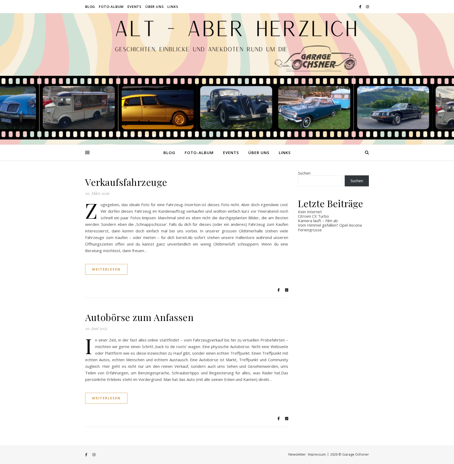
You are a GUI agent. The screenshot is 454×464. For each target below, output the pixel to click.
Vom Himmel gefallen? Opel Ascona (330, 225)
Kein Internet (310, 211)
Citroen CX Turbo (313, 216)
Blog (90, 6)
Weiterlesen (106, 269)
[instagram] (367, 6)
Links (172, 6)
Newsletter (297, 454)
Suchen (304, 173)
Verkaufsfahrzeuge (126, 182)
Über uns (154, 6)
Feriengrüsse (310, 229)
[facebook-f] (360, 6)
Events (134, 6)
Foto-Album (111, 6)
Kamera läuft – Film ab (318, 220)
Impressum (317, 454)
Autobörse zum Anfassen (139, 317)
